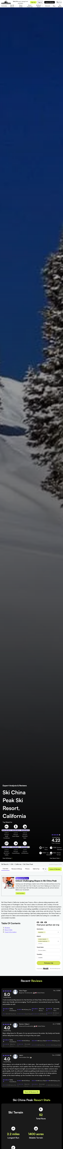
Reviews (7, 927)
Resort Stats (8, 930)
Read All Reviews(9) (31, 1092)
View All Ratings (7, 858)
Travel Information (10, 932)
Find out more (20, 893)
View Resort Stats (54, 858)
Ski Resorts (4, 864)
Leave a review (49, 2)
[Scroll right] (45, 869)
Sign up (33, 2)
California (18, 864)
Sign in (40, 2)
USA (11, 864)
